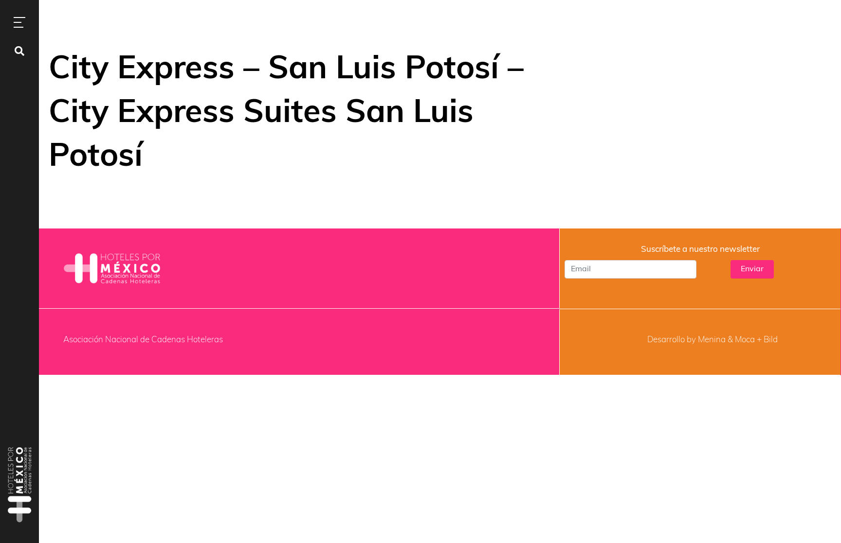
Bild (771, 340)
